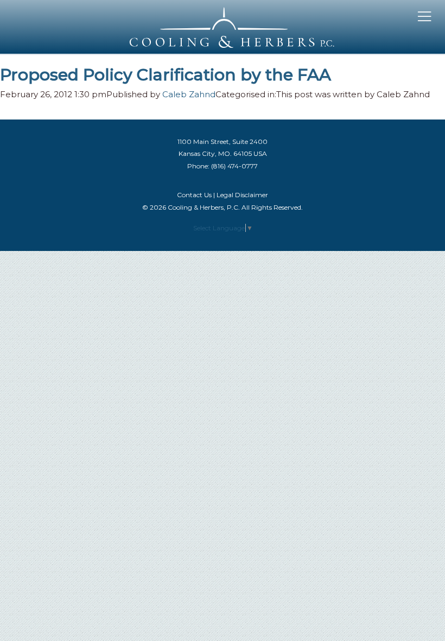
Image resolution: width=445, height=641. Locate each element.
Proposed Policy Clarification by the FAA (165, 75)
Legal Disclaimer (242, 195)
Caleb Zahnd (188, 94)
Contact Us (194, 195)
